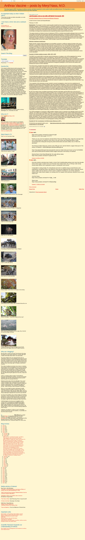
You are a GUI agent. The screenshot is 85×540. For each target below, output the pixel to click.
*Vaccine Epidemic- (5, 507)
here (4, 136)
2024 (4, 427)
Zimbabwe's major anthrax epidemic (9, 122)
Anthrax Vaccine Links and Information (9, 518)
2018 (4, 468)
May (4, 461)
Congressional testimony (13, 125)
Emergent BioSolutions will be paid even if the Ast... (13, 454)
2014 (4, 473)
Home (56, 189)
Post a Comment (32, 186)
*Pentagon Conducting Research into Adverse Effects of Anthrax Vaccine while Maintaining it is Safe (13, 490)
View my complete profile (6, 130)
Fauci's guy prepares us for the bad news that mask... (13, 451)
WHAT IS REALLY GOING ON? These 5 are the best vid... (14, 439)
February (5, 464)
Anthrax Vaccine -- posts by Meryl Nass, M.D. (34, 5)
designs (6, 416)
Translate (11, 62)
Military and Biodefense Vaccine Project (9, 516)
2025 (4, 425)
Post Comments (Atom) (41, 192)
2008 (4, 481)
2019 (4, 467)
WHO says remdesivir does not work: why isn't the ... (13, 443)
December (6, 433)
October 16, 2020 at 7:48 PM (38, 158)
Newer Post (32, 189)
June (5, 460)
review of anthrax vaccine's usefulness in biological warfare (12, 123)
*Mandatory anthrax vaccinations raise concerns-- (12, 496)
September (6, 456)
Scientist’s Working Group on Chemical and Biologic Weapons (44, 18)
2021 (4, 430)
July (4, 458)
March (5, 463)
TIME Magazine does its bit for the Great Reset (12, 438)
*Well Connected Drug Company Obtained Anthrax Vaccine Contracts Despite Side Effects (14, 493)
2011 (4, 477)
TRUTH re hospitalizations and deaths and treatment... (13, 441)
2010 (4, 478)
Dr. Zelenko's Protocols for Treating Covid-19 (11, 455)
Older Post (81, 189)
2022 (4, 429)
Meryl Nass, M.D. (11, 116)
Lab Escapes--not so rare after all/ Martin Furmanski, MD (46, 16)
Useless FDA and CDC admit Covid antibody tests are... (14, 450)
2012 (4, 476)
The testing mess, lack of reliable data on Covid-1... (13, 448)
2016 (4, 471)
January (5, 466)
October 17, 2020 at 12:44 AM (38, 184)
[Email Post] (44, 126)
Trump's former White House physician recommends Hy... (14, 452)
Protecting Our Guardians (6, 519)
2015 (4, 472)
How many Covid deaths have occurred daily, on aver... (13, 449)
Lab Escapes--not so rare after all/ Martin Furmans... (13, 446)
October (5, 435)
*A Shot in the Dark (5, 500)
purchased (3, 418)
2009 (4, 480)
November (6, 434)
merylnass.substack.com (6, 26)
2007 (4, 482)
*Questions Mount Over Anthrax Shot (9, 505)
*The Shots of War (5, 498)
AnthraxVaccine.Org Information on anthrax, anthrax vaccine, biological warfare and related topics (14, 521)
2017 (4, 469)
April (4, 462)
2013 (4, 475)
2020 (4, 432)
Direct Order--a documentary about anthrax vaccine (12, 513)
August (4, 457)
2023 (4, 428)
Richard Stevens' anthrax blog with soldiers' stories (11, 514)
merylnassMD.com (5, 25)
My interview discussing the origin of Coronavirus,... (13, 440)
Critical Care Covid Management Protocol (11, 447)
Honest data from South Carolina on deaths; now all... (13, 442)
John (32, 132)
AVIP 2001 (3, 517)
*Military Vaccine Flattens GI (7, 504)
